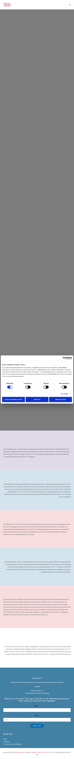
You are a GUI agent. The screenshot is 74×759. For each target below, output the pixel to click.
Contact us (6, 741)
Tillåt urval (37, 399)
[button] (70, 4)
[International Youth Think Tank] (7, 4)
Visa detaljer (64, 394)
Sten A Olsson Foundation (17, 752)
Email (37, 715)
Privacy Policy (48, 752)
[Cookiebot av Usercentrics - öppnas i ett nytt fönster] (64, 358)
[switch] (28, 387)
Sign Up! (37, 726)
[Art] (37, 321)
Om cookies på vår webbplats (12, 744)
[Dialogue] (37, 180)
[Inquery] (37, 250)
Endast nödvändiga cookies (13, 399)
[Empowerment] (37, 39)
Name (37, 706)
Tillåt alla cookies (60, 399)
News (5, 739)
